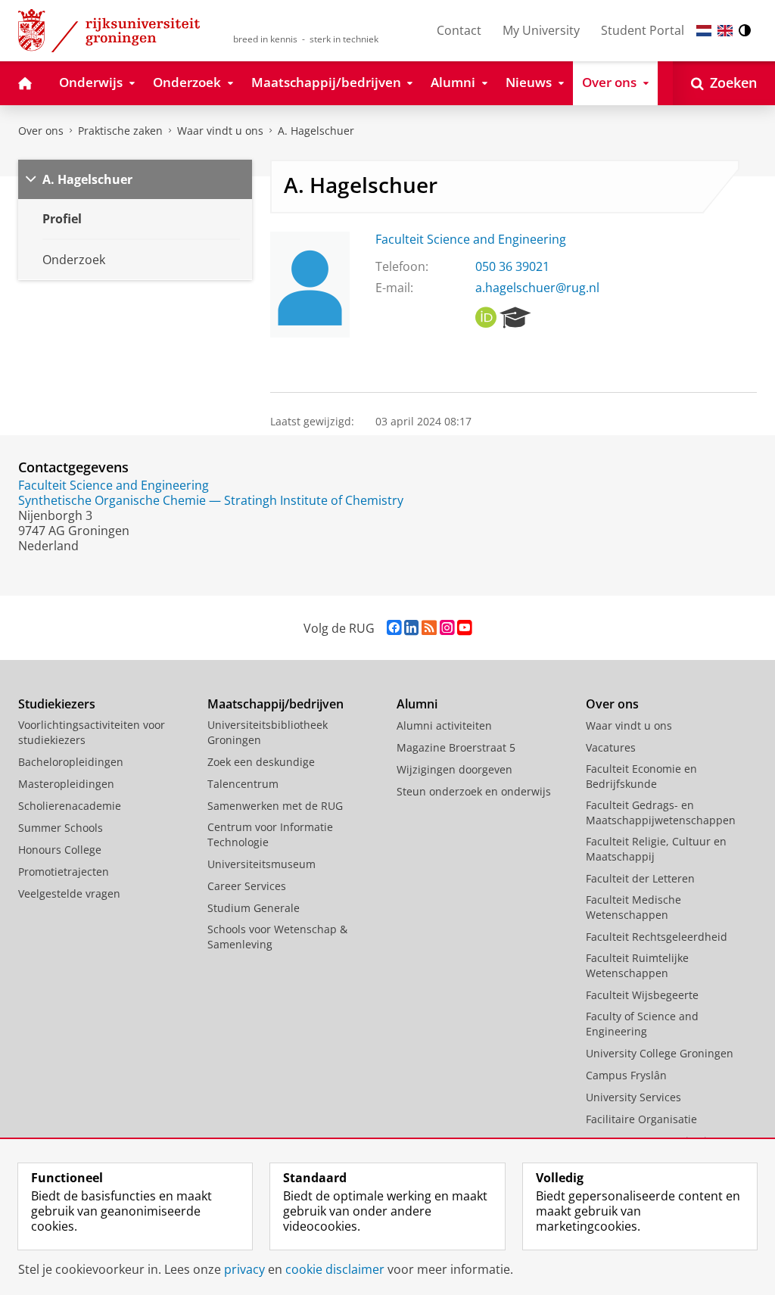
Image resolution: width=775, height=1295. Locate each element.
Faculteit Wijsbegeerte (642, 995)
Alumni (417, 703)
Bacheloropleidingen (70, 762)
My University (541, 30)
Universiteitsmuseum (261, 864)
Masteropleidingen (66, 784)
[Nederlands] (703, 30)
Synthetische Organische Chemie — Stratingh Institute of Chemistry (210, 500)
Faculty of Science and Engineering (642, 1023)
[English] (725, 30)
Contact (459, 30)
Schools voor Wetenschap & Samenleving (277, 936)
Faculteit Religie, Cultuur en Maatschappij (656, 849)
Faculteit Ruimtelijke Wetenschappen (637, 965)
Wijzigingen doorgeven (454, 769)
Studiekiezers (56, 703)
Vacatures (611, 747)
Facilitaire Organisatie (641, 1119)
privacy (244, 1269)
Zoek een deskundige (261, 762)
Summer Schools (60, 827)
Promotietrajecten (63, 871)
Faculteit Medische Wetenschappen (633, 907)
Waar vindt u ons (220, 130)
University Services (633, 1097)
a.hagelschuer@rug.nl (537, 287)
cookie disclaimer (334, 1269)
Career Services (246, 886)
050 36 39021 (512, 266)
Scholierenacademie (69, 805)
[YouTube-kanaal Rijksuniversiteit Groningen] (464, 628)
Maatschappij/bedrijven (275, 703)
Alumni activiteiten (444, 725)
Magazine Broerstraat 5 (456, 747)
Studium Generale (253, 908)
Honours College (59, 849)
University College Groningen (659, 1053)
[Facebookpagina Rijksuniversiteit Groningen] (394, 628)
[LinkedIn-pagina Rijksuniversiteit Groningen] (411, 628)
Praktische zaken (120, 130)
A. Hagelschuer (316, 130)
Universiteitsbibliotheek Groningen (267, 732)
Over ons (41, 130)
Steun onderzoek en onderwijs (474, 791)
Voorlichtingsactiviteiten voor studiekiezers (91, 732)
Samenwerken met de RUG (275, 805)
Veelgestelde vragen (69, 893)
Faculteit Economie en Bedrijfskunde (641, 776)
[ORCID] (485, 317)
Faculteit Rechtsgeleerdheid (656, 936)
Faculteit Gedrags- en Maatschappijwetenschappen (661, 812)
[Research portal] (515, 317)
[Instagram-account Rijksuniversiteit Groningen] (447, 628)
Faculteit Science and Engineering (470, 239)
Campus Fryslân (626, 1075)
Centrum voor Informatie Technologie (270, 834)
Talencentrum (243, 784)
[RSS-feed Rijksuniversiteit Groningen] (429, 628)
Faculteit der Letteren (640, 878)
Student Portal (642, 30)
